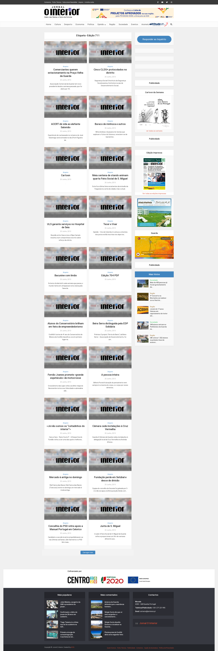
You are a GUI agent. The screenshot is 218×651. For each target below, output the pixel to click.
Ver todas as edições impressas (154, 193)
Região (112, 24)
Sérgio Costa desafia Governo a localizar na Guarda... (113, 624)
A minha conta (89, 2)
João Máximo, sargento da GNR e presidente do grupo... (70, 604)
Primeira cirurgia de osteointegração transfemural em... (67, 634)
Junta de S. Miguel (110, 526)
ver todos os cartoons (154, 131)
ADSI (72, 647)
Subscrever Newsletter (69, 2)
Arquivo (80, 2)
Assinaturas (146, 24)
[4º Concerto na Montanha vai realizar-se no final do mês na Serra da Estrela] (143, 297)
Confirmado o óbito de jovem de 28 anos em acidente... (68, 614)
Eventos (134, 24)
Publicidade (131, 648)
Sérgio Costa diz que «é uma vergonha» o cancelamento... (113, 614)
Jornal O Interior (148, 623)
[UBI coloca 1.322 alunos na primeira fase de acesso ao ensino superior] (143, 339)
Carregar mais (88, 552)
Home (48, 24)
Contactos (47, 2)
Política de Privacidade (166, 648)
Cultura (57, 24)
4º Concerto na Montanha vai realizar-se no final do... (158, 298)
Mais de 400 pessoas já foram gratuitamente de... (158, 285)
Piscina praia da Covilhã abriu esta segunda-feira (114, 633)
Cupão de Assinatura (151, 648)
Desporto (68, 24)
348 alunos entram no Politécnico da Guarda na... (158, 327)
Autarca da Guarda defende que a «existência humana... (114, 604)
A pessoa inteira (110, 374)
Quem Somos (111, 648)
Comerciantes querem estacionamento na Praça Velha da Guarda (65, 72)
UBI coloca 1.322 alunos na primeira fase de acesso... (159, 340)
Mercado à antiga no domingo (65, 477)
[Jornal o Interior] (62, 10)
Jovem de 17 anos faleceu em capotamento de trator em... (158, 312)
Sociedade (123, 24)
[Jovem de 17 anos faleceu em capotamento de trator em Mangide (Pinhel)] (143, 310)
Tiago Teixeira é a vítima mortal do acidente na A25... (69, 624)
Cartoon (65, 175)
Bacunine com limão (65, 275)
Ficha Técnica (56, 2)
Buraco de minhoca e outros (110, 124)
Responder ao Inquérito (154, 39)
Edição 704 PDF (110, 275)
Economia (80, 24)
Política (91, 24)
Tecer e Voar (110, 224)
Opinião (100, 24)
